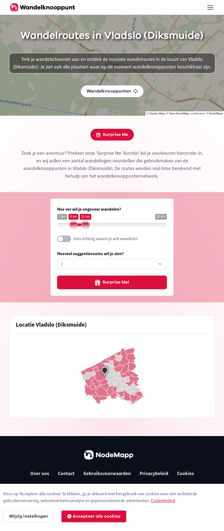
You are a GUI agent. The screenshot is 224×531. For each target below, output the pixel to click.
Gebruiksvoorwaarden (107, 473)
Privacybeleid (154, 473)
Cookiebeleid (163, 500)
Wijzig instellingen (28, 516)
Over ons (39, 473)
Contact (66, 473)
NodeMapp (216, 113)
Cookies (185, 473)
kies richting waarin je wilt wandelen (106, 238)
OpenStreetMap (179, 113)
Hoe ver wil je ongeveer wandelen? (89, 209)
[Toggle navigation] (210, 7)
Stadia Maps (157, 113)
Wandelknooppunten (109, 91)
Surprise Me (115, 135)
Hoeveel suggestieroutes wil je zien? (90, 253)
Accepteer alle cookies (96, 516)
